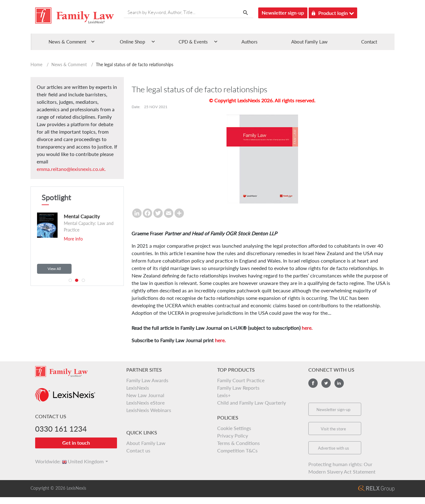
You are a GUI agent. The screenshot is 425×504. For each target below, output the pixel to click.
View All (54, 268)
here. (307, 328)
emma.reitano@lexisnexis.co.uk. (71, 169)
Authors (249, 41)
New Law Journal (145, 395)
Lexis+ (224, 395)
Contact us (138, 450)
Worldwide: (45, 461)
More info (73, 238)
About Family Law (309, 41)
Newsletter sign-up (283, 13)
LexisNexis (137, 388)
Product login (333, 13)
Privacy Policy (232, 435)
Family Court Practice (240, 380)
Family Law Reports (238, 388)
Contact (369, 41)
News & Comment (69, 64)
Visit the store (333, 428)
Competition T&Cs (237, 450)
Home (36, 64)
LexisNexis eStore (145, 402)
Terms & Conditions (238, 443)
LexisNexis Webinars (148, 410)
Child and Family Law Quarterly (251, 402)
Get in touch (76, 443)
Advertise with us (333, 448)
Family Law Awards (147, 380)
